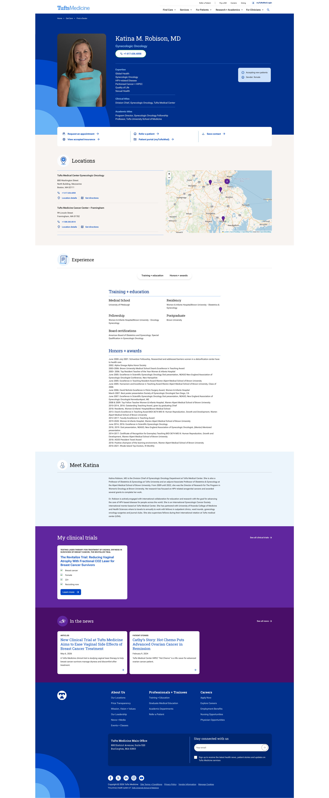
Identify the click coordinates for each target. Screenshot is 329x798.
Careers (234, 3)
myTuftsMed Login (264, 3)
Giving (243, 3)
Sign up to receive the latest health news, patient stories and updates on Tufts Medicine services (232, 759)
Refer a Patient (205, 3)
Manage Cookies (206, 784)
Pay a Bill (223, 3)
